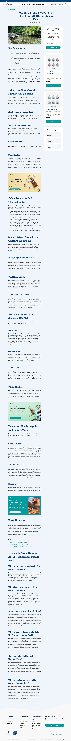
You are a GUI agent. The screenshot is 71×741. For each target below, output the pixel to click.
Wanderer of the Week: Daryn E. (52, 140)
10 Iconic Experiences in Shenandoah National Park (20, 546)
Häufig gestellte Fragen (36, 726)
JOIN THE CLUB (54, 725)
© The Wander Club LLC (13, 739)
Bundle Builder (40, 4)
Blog (21, 727)
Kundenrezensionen (24, 719)
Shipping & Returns (36, 723)
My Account (35, 719)
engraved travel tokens (35, 528)
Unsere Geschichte (24, 721)
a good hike (11, 250)
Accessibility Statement (49, 739)
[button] (65, 4)
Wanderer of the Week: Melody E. (52, 146)
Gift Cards (9, 723)
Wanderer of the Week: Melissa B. (52, 134)
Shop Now (53, 85)
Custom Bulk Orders (24, 725)
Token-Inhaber (31, 4)
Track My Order (35, 721)
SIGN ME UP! (53, 47)
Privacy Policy (39, 739)
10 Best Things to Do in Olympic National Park (19, 544)
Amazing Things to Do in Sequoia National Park (19, 542)
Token (23, 4)
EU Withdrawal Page (59, 739)
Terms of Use (32, 739)
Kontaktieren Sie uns (37, 728)
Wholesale (22, 723)
